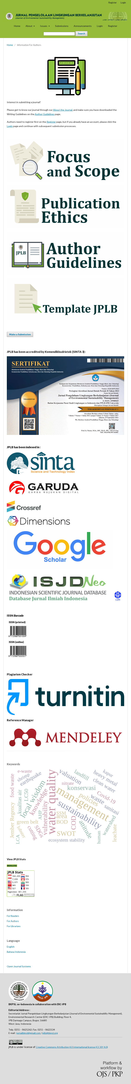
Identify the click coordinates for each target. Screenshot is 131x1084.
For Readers (13, 916)
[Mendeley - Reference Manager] (65, 750)
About (29, 25)
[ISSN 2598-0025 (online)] (17, 657)
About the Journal (62, 109)
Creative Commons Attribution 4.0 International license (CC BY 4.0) (72, 1047)
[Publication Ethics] (65, 227)
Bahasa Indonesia (16, 951)
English (10, 946)
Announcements (83, 25)
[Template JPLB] (65, 319)
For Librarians (13, 926)
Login (100, 25)
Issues (44, 25)
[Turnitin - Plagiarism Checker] (65, 714)
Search (81, 33)
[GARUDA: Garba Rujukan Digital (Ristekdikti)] (43, 496)
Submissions (61, 25)
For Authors (13, 921)
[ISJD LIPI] (65, 602)
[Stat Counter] (12, 865)
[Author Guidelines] (65, 273)
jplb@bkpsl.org (50, 1033)
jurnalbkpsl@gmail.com (29, 1033)
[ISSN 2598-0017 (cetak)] (17, 637)
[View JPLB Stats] (20, 895)
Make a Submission (20, 334)
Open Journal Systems (19, 966)
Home (17, 25)
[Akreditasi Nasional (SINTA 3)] (65, 434)
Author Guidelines (44, 114)
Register (112, 25)
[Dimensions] (39, 525)
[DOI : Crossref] (24, 511)
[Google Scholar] (60, 567)
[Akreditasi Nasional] (41, 475)
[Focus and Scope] (65, 180)
